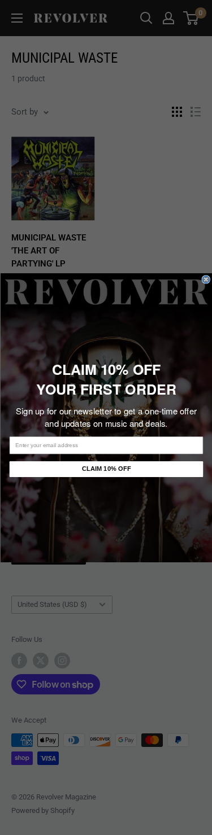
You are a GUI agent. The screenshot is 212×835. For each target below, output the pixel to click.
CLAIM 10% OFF (106, 469)
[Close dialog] (206, 279)
